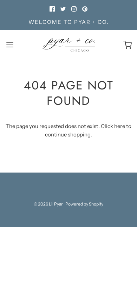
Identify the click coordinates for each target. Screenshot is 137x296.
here (119, 126)
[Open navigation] (9, 44)
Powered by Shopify (84, 204)
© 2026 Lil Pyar (48, 204)
